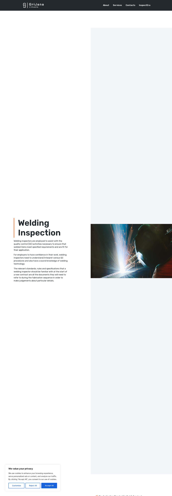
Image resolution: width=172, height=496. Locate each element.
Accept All (49, 485)
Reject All (33, 485)
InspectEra (144, 5)
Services (117, 5)
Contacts (130, 5)
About (106, 5)
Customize (16, 485)
